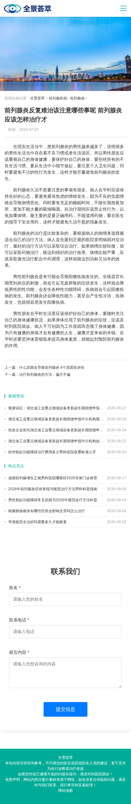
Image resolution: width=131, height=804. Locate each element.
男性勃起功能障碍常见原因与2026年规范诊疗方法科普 (52, 500)
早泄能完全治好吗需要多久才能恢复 (37, 522)
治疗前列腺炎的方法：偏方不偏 (44, 374)
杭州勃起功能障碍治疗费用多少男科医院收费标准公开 (51, 452)
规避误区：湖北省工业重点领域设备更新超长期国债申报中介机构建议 (55, 408)
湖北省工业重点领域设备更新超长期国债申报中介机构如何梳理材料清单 (55, 441)
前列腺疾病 (58, 98)
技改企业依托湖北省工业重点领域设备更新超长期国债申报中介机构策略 (55, 430)
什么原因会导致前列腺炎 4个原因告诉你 (51, 367)
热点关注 (16, 466)
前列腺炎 (77, 98)
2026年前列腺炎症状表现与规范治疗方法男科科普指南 (52, 489)
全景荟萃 (37, 98)
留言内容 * (19, 652)
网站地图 (65, 790)
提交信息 (65, 709)
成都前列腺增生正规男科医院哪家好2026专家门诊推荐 (52, 478)
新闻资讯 (16, 396)
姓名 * (14, 587)
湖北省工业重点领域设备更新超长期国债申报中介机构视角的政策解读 (55, 419)
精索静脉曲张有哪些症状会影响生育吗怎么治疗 (46, 511)
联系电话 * (19, 619)
